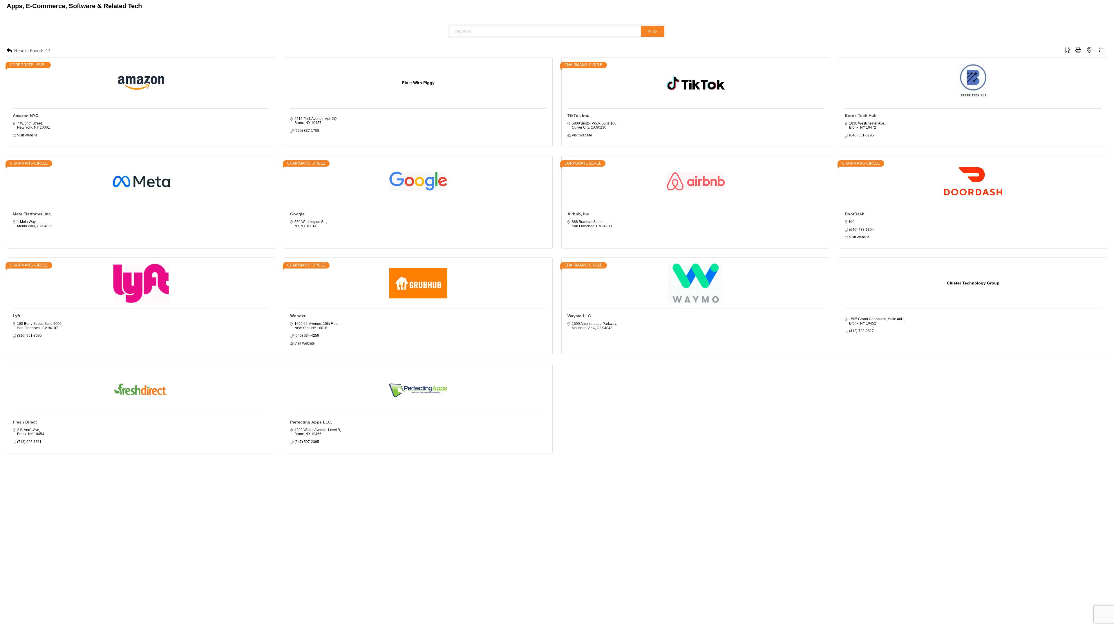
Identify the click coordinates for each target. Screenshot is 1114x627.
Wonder (297, 316)
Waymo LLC (579, 316)
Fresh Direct (25, 422)
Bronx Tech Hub (861, 115)
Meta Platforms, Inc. (32, 214)
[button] (9, 51)
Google (297, 214)
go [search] (655, 31)
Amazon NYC (25, 115)
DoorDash (855, 214)
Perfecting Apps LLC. (311, 422)
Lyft (16, 316)
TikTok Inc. (578, 115)
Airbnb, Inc (578, 214)
